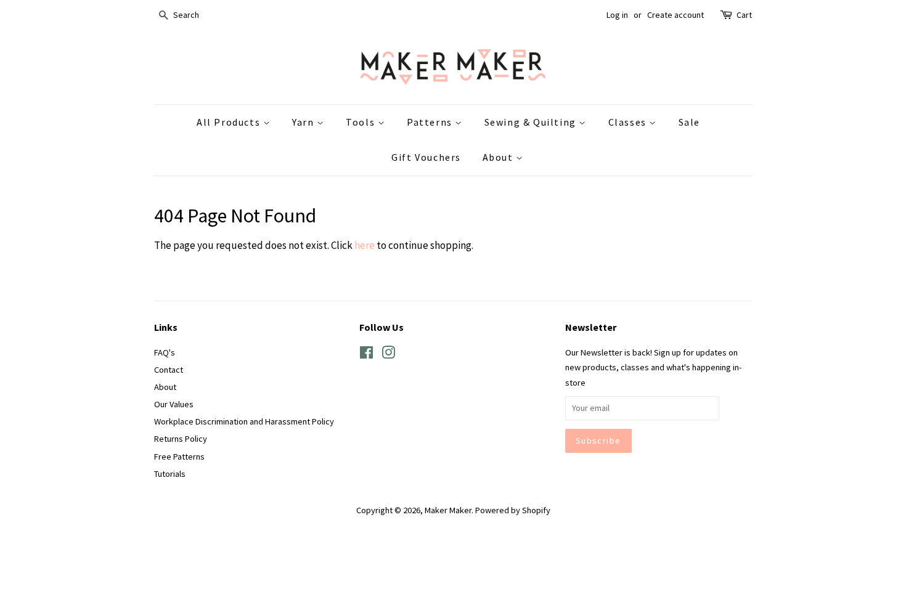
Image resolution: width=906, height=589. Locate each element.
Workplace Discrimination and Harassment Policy (244, 421)
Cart (744, 14)
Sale (689, 122)
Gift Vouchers (426, 157)
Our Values (174, 404)
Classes (629, 122)
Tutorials (170, 473)
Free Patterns (179, 456)
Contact (168, 369)
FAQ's (164, 352)
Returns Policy (180, 438)
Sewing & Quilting (531, 122)
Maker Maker (448, 510)
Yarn (304, 122)
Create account (675, 14)
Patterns (431, 122)
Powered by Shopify (512, 510)
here (364, 245)
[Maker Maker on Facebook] (366, 354)
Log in (617, 14)
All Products (230, 122)
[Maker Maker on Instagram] (388, 354)
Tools (362, 122)
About (499, 157)
